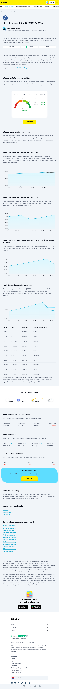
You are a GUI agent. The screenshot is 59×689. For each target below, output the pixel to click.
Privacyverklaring (16, 663)
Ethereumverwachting (9, 528)
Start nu (52, 2)
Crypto (13, 630)
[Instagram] (12, 683)
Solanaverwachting (9, 533)
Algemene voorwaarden (17, 661)
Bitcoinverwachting (9, 526)
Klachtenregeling (16, 672)
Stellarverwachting (9, 544)
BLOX (12, 624)
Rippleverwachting (8, 530)
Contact (13, 627)
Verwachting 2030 (37, 7)
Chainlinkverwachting (9, 540)
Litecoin (8, 11)
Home (2, 11)
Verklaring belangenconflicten (19, 668)
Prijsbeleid (14, 665)
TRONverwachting (8, 535)
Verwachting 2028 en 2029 (23, 7)
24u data (47, 7)
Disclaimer (14, 656)
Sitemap (13, 658)
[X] (18, 683)
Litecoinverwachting (9, 547)
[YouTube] (15, 683)
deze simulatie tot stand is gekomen (20, 68)
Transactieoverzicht (16, 670)
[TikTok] (22, 683)
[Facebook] (25, 683)
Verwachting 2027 (9, 7)
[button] (29, 624)
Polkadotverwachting (9, 549)
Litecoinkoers (7, 514)
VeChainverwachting (9, 551)
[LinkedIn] (29, 683)
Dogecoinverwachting (9, 537)
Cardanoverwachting (9, 542)
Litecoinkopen (7, 512)
